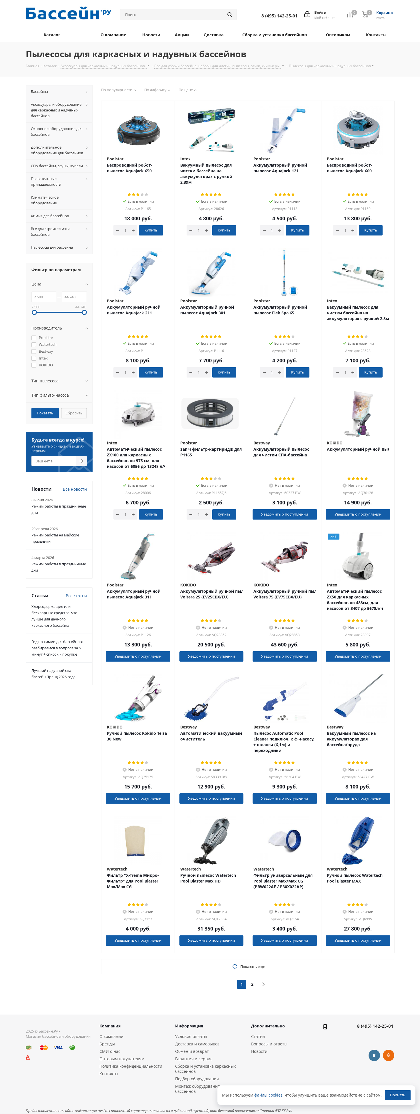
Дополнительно (268, 1026)
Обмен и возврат (192, 1051)
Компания (110, 1026)
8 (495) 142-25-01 (375, 1026)
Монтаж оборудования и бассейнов (199, 1088)
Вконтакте (374, 1055)
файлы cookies (268, 1095)
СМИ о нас (109, 1051)
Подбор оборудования (197, 1078)
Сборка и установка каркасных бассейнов (205, 1068)
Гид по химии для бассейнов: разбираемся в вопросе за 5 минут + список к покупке (57, 648)
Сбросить (74, 413)
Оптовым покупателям (121, 1058)
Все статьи (76, 595)
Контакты (108, 1073)
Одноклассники (388, 1055)
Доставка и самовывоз (197, 1044)
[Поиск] (230, 14)
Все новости (75, 489)
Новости (259, 1051)
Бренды (107, 1044)
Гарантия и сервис (193, 1058)
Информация (189, 1026)
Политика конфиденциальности (130, 1066)
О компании (111, 1036)
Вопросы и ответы (269, 1044)
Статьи (258, 1036)
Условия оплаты (191, 1036)
